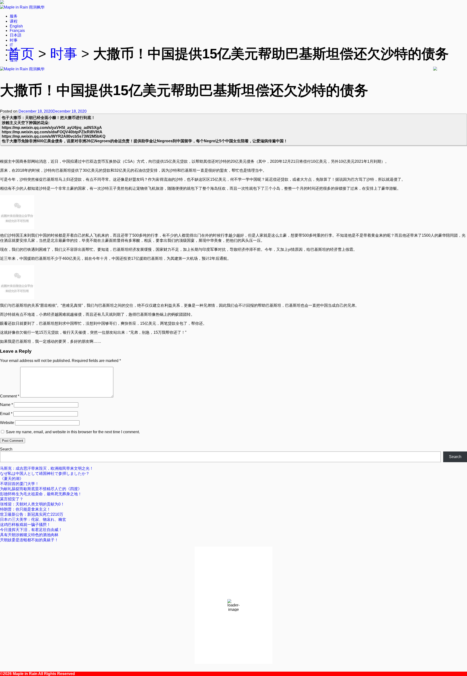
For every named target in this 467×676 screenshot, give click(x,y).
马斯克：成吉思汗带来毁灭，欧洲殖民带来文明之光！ (46, 468)
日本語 (15, 35)
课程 (14, 21)
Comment (9, 396)
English (16, 26)
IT (11, 45)
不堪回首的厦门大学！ (19, 484)
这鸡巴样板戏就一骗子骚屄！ (25, 525)
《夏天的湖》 (11, 479)
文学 (14, 50)
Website (7, 423)
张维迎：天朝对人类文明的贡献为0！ (32, 504)
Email (6, 414)
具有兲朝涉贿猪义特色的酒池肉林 (29, 535)
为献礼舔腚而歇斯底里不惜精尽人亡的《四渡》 (41, 489)
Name (6, 405)
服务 (14, 16)
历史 (14, 55)
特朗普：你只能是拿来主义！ (25, 509)
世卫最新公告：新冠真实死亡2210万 (31, 514)
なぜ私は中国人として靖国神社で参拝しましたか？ (45, 473)
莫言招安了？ (11, 499)
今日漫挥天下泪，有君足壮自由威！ (31, 530)
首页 (20, 53)
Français (17, 30)
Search (6, 449)
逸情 (14, 60)
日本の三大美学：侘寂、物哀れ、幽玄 (33, 519)
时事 (14, 40)
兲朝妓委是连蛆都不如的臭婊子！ (29, 540)
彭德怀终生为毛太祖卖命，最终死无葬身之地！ (41, 494)
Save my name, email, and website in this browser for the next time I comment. (73, 432)
